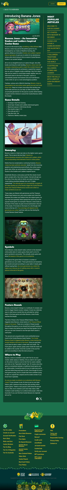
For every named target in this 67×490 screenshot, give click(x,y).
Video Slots (22, 456)
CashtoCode (38, 448)
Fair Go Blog (7, 447)
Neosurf (37, 437)
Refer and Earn (8, 441)
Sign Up (61, 3)
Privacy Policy (54, 440)
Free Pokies (22, 465)
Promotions (22, 430)
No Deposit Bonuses (25, 442)
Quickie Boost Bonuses (23, 445)
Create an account (9, 433)
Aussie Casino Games (23, 449)
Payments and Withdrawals (39, 430)
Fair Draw (22, 436)
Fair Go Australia (8, 453)
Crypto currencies (40, 434)
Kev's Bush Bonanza (25, 433)
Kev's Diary (6, 438)
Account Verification (9, 436)
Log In (52, 3)
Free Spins (22, 439)
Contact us (53, 443)
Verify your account (41, 451)
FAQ (51, 430)
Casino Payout (23, 459)
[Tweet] (40, 398)
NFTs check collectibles (38, 457)
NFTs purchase (39, 454)
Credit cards (38, 440)
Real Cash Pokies (24, 462)
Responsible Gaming (56, 438)
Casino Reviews (8, 444)
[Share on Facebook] (37, 398)
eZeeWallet (38, 443)
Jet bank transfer (40, 445)
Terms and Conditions (53, 434)
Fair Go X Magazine (9, 450)
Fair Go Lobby (7, 430)
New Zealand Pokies (25, 453)
